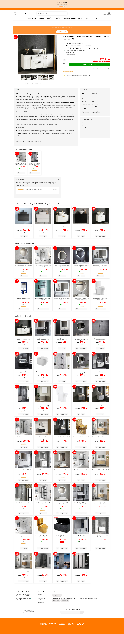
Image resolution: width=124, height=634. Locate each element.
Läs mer (26, 185)
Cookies (39, 603)
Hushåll (57, 18)
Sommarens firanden (69, 18)
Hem (15, 22)
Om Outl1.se (40, 601)
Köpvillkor (40, 594)
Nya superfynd (31, 18)
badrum (33, 131)
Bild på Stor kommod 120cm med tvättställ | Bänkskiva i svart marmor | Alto (36, 83)
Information (94, 8)
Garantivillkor (40, 597)
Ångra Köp (40, 595)
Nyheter (41, 18)
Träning (94, 18)
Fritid (80, 18)
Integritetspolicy (41, 602)
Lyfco (83, 125)
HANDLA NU (62, 6)
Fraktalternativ (40, 599)
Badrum (87, 18)
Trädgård (49, 18)
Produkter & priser (41, 598)
